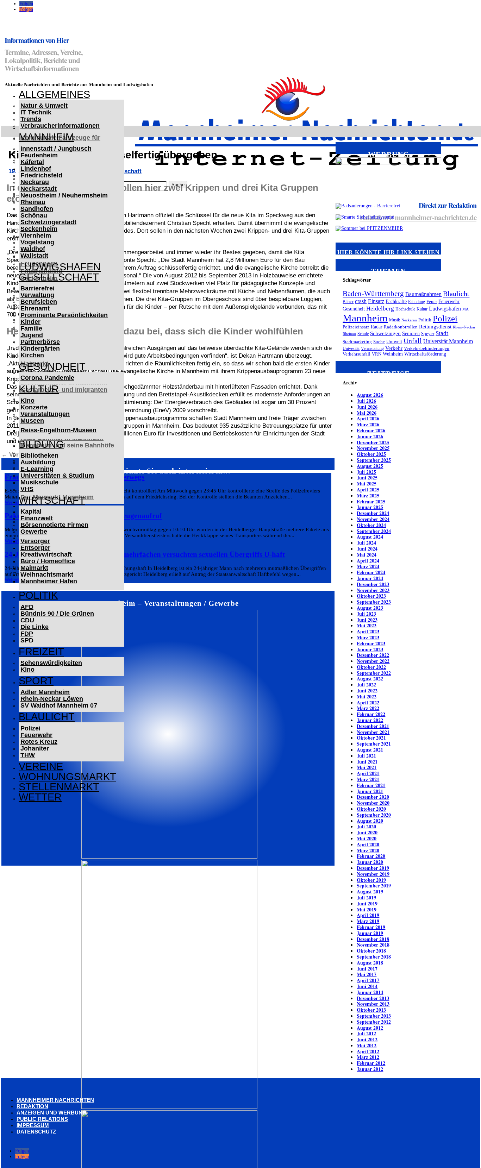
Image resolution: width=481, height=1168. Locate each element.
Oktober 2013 (371, 1009)
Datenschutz (36, 1132)
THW (27, 755)
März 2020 (368, 850)
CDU (27, 620)
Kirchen (32, 355)
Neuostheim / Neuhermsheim (64, 195)
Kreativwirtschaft (46, 554)
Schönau (33, 215)
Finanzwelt (36, 518)
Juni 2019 (367, 903)
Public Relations (42, 1119)
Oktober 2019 (371, 880)
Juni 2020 (367, 832)
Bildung (41, 444)
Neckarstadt (38, 188)
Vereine (41, 766)
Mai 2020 (366, 838)
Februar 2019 (371, 927)
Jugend (31, 335)
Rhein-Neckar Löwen (51, 698)
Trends (30, 119)
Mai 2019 (366, 909)
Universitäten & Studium (57, 475)
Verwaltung (37, 295)
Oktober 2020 (371, 808)
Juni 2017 (367, 968)
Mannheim (46, 137)
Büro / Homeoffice (47, 561)
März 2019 (368, 921)
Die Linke (34, 626)
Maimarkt (34, 567)
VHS (26, 488)
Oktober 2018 (371, 950)
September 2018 (374, 956)
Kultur (39, 389)
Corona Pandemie (47, 377)
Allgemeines (54, 94)
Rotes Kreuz (38, 741)
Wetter (40, 797)
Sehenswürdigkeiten (51, 662)
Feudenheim (39, 155)
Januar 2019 (370, 933)
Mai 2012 (366, 1045)
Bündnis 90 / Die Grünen (57, 613)
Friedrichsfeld (41, 175)
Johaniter (34, 748)
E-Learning (37, 468)
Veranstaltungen (45, 413)
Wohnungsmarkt (67, 776)
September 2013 (374, 1015)
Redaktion (32, 1106)
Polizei (30, 728)
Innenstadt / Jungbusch (56, 148)
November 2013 (373, 1003)
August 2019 (370, 891)
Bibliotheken (39, 455)
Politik (38, 595)
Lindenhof (35, 168)
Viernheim (35, 235)
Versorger (35, 541)
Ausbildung (37, 462)
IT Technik (35, 112)
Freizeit (41, 651)
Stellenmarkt (59, 786)
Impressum (33, 1125)
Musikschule (39, 482)
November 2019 (373, 874)
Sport (36, 680)
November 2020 (373, 802)
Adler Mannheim (45, 692)
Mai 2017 (366, 974)
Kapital (31, 511)
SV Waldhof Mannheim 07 (58, 705)
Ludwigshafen (60, 266)
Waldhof (32, 248)
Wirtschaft (52, 500)
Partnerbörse (40, 341)
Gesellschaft (59, 277)
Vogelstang (37, 242)
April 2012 (368, 1051)
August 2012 (370, 1027)
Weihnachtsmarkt (46, 574)
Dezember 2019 (373, 868)
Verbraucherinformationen (60, 125)
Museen (32, 420)
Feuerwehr (36, 735)
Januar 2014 (370, 992)
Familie (31, 328)
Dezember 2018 (373, 939)
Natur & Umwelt (44, 105)
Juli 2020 (366, 826)
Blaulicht (47, 716)
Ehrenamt (35, 308)
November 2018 (373, 944)
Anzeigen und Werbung (52, 1113)
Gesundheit (52, 366)
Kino (27, 400)
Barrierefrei (37, 288)
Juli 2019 (366, 897)
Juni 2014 (367, 986)
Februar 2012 (371, 1063)
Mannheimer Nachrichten (55, 1100)
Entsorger (35, 547)
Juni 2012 (367, 1039)
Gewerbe (33, 531)
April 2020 (368, 844)
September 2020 (374, 814)
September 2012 (374, 1021)
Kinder (30, 321)
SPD (26, 640)
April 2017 (368, 980)
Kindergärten (40, 348)
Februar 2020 (371, 856)
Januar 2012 (370, 1069)
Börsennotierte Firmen (54, 524)
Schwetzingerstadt (48, 222)
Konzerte (34, 407)
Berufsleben (38, 301)
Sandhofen (36, 208)
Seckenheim (38, 228)
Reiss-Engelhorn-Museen (58, 430)
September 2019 (374, 885)
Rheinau (32, 202)
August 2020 (370, 820)
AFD (26, 606)
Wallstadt (34, 255)
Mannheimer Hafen (48, 581)
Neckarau (34, 182)
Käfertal (32, 161)
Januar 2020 (370, 862)
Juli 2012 (366, 1033)
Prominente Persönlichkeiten (64, 315)
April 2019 (368, 915)
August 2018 (370, 962)
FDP (26, 633)
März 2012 (368, 1057)
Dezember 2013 (373, 998)
